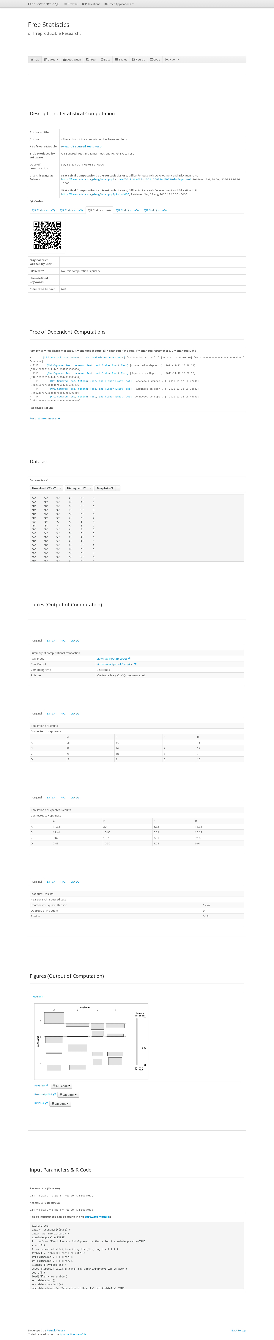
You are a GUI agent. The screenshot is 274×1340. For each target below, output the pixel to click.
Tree (92, 59)
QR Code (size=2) (43, 210)
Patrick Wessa (56, 1330)
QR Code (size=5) (127, 210)
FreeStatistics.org (43, 3)
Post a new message (45, 418)
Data (107, 59)
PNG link (40, 1085)
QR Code (61, 1086)
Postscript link (43, 1094)
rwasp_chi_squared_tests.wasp (81, 146)
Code (156, 59)
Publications (92, 4)
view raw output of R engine (115, 664)
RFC (62, 640)
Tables (123, 59)
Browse (73, 4)
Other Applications (119, 4)
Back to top (238, 1330)
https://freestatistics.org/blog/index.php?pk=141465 (95, 194)
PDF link (39, 1103)
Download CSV (42, 488)
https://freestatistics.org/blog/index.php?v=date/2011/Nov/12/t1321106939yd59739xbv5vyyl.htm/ (126, 179)
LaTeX (51, 640)
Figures (140, 59)
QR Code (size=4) (99, 210)
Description (73, 59)
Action (173, 59)
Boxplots (104, 488)
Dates (52, 59)
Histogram (75, 488)
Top (36, 59)
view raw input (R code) (112, 658)
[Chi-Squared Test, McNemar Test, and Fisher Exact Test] (84, 357)
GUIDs (75, 640)
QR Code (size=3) (71, 210)
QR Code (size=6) (155, 210)
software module (97, 1216)
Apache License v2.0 (73, 1334)
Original (37, 640)
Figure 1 (38, 996)
